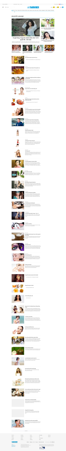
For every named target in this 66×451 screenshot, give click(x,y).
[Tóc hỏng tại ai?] (18, 153)
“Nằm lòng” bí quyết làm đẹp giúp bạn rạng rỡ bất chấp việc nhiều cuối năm (27, 52)
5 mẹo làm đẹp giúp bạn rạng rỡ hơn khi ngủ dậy (32, 109)
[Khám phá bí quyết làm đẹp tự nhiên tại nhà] (18, 382)
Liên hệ (21, 4)
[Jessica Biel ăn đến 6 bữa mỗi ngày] (18, 372)
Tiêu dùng (49, 10)
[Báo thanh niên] (33, 7)
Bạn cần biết (15, 4)
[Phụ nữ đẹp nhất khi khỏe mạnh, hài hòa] (18, 340)
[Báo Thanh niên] (14, 442)
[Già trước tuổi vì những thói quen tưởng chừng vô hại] (18, 309)
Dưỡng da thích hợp (28, 264)
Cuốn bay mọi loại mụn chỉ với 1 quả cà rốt (31, 102)
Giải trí (38, 10)
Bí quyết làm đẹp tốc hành (29, 130)
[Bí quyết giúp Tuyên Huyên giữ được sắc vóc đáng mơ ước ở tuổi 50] (47, 35)
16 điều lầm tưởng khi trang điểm (30, 192)
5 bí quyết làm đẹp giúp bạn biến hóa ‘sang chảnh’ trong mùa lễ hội (38, 52)
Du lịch (33, 10)
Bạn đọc (49, 435)
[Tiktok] (61, 4)
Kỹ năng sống (27, 212)
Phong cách (26, 108)
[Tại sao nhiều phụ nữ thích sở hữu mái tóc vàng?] (18, 392)
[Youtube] (59, 4)
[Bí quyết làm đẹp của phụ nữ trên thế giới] (18, 278)
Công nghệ (43, 10)
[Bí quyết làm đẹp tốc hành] (18, 133)
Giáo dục (31, 10)
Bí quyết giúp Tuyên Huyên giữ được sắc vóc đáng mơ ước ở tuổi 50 (47, 41)
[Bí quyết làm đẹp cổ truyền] (18, 288)
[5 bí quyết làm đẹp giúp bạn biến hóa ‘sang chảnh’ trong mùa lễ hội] (38, 48)
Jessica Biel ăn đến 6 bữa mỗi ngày (30, 368)
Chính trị (14, 10)
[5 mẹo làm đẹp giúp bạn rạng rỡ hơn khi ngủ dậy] (18, 112)
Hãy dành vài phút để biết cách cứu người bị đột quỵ (33, 59)
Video (46, 10)
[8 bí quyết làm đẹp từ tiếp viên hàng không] (18, 122)
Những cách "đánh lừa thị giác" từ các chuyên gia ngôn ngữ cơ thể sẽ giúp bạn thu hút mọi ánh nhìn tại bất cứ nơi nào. (32, 215)
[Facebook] (60, 4)
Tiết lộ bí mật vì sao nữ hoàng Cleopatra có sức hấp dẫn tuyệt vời (16, 52)
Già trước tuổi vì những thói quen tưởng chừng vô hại (32, 307)
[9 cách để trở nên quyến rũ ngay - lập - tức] (18, 216)
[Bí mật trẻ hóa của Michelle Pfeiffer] (18, 403)
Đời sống (23, 10)
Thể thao (40, 10)
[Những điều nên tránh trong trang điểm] (18, 424)
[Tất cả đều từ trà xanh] (18, 174)
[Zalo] (63, 4)
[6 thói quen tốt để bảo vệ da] (18, 330)
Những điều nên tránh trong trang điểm (31, 420)
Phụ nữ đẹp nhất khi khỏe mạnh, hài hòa (31, 337)
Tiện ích (19, 4)
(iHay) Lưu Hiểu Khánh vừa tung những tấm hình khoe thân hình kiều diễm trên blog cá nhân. (32, 360)
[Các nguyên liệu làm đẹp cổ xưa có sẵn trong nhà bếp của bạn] (18, 236)
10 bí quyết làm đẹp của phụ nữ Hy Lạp (31, 57)
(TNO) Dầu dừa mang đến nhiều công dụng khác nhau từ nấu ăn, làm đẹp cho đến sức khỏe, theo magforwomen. (32, 349)
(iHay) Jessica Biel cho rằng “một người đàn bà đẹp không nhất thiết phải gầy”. (32, 370)
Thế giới (19, 10)
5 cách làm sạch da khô (28, 316)
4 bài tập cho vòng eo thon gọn (30, 140)
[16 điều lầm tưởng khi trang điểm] (18, 195)
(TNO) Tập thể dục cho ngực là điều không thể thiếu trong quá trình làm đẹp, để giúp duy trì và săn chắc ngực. (32, 412)
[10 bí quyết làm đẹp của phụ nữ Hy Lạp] (18, 60)
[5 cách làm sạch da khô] (18, 320)
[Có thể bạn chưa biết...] (18, 226)
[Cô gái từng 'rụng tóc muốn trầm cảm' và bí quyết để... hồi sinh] (26, 27)
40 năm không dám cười (29, 295)
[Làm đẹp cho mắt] (18, 247)
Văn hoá (31, 436)
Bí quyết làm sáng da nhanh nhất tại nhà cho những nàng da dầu (32, 99)
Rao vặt (49, 436)
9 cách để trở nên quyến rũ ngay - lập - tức (31, 213)
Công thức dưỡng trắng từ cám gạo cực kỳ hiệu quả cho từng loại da (33, 91)
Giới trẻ (28, 10)
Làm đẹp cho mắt (28, 244)
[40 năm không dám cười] (18, 299)
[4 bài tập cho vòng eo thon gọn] (18, 143)
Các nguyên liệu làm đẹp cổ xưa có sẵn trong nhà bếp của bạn (32, 235)
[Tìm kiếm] (5, 7)
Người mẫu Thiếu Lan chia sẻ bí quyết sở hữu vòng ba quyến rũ (49, 52)
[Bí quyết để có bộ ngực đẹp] (18, 413)
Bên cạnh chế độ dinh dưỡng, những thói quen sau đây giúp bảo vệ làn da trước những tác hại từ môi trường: (32, 328)
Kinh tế (21, 10)
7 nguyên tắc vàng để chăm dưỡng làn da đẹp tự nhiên (32, 70)
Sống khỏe (26, 139)
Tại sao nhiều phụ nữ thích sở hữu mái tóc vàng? (32, 389)
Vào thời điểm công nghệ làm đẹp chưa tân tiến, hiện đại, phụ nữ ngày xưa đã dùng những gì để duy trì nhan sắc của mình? (32, 237)
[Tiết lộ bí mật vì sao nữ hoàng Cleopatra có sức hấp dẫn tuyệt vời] (16, 48)
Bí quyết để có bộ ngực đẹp (29, 410)
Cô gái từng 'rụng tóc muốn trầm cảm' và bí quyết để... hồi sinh (26, 38)
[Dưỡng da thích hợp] (18, 268)
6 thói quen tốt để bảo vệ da (30, 287)
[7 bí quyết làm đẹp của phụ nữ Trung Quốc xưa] (18, 70)
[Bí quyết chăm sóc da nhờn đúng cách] (18, 91)
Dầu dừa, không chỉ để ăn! (29, 347)
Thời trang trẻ (52, 10)
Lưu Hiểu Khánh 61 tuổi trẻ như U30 (30, 358)
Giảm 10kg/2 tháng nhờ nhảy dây (30, 182)
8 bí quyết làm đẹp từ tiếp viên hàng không (32, 119)
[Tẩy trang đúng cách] (18, 257)
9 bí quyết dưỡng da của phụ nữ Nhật (31, 161)
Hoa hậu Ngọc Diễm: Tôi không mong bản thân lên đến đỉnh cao (47, 29)
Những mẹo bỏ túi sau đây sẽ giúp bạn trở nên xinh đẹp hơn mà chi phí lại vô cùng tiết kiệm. (32, 225)
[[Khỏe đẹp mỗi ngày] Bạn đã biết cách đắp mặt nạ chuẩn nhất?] (18, 81)
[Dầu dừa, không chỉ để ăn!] (18, 351)
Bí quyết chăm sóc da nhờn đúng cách (31, 88)
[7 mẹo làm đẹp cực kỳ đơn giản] (18, 205)
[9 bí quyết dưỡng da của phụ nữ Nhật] (18, 164)
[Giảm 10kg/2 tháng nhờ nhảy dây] (18, 185)
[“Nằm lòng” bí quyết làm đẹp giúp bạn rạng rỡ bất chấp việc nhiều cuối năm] (27, 48)
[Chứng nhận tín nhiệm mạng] (42, 448)
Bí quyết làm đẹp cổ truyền (29, 285)
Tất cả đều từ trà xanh (28, 171)
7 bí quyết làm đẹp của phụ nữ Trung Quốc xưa (32, 67)
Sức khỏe (26, 10)
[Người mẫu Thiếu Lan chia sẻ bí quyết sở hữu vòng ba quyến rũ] (49, 48)
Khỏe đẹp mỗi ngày (27, 87)
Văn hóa (35, 10)
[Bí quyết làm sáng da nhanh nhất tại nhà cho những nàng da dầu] (18, 101)
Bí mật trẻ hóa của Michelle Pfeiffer (30, 399)
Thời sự (16, 10)
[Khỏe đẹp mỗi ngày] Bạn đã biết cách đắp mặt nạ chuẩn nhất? (32, 78)
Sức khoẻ (22, 436)
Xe (39, 436)
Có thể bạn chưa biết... (28, 223)
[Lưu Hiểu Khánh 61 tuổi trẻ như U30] (18, 361)
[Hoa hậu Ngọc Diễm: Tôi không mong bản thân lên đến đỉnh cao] (47, 23)
